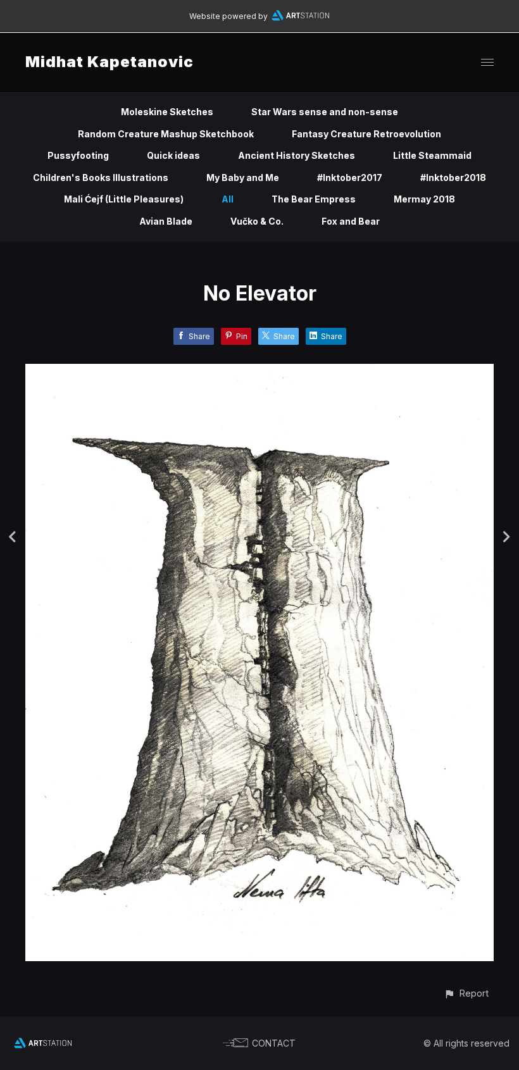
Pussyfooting (78, 155)
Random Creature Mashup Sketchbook (166, 133)
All (228, 199)
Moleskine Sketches (167, 111)
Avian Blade (165, 221)
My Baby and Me (242, 177)
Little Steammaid (432, 155)
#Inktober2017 (349, 177)
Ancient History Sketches (296, 155)
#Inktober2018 (453, 177)
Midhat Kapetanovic (109, 62)
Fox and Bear (351, 221)
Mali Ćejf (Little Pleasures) (124, 199)
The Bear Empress (314, 199)
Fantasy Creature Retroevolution (366, 133)
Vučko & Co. (257, 221)
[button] (466, 993)
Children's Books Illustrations (100, 177)
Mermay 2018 (424, 199)
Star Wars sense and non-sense (324, 111)
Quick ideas (173, 155)
